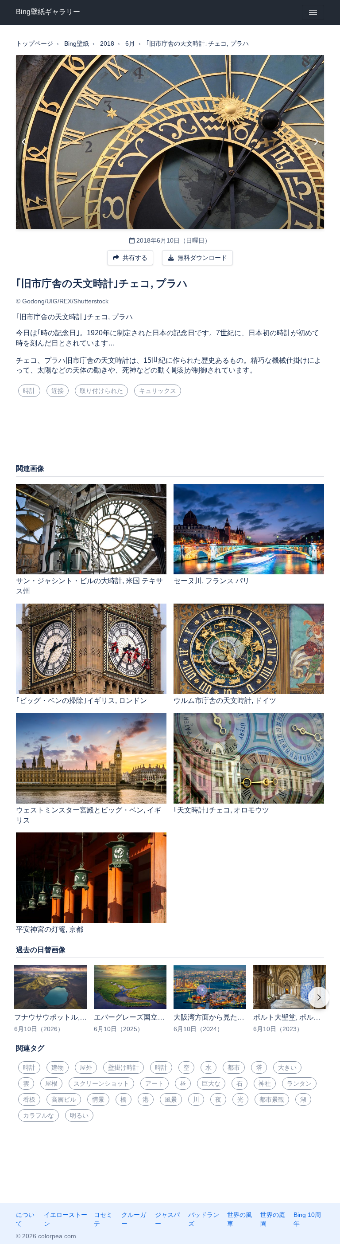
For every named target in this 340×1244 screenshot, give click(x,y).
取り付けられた (101, 390)
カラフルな (38, 1115)
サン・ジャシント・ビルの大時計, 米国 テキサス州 (89, 586)
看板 (29, 1099)
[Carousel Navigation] (170, 1003)
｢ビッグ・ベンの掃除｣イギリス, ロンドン (81, 700)
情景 (98, 1099)
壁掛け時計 (123, 1067)
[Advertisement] (170, 434)
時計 (29, 390)
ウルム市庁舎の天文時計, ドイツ (225, 700)
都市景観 (271, 1099)
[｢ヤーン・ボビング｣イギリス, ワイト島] (24, 142)
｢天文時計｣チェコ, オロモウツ (221, 810)
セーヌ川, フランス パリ (212, 581)
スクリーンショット (101, 1083)
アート (154, 1083)
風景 (171, 1099)
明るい (79, 1115)
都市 (234, 1067)
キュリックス (157, 390)
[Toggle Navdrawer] (313, 12)
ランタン (299, 1083)
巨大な (211, 1083)
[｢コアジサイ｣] (316, 142)
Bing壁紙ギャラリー (48, 12)
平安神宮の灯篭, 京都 (49, 929)
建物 (57, 1067)
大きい (287, 1067)
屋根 (51, 1083)
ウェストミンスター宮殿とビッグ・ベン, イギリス (88, 815)
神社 (265, 1083)
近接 (57, 390)
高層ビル (63, 1099)
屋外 (86, 1067)
